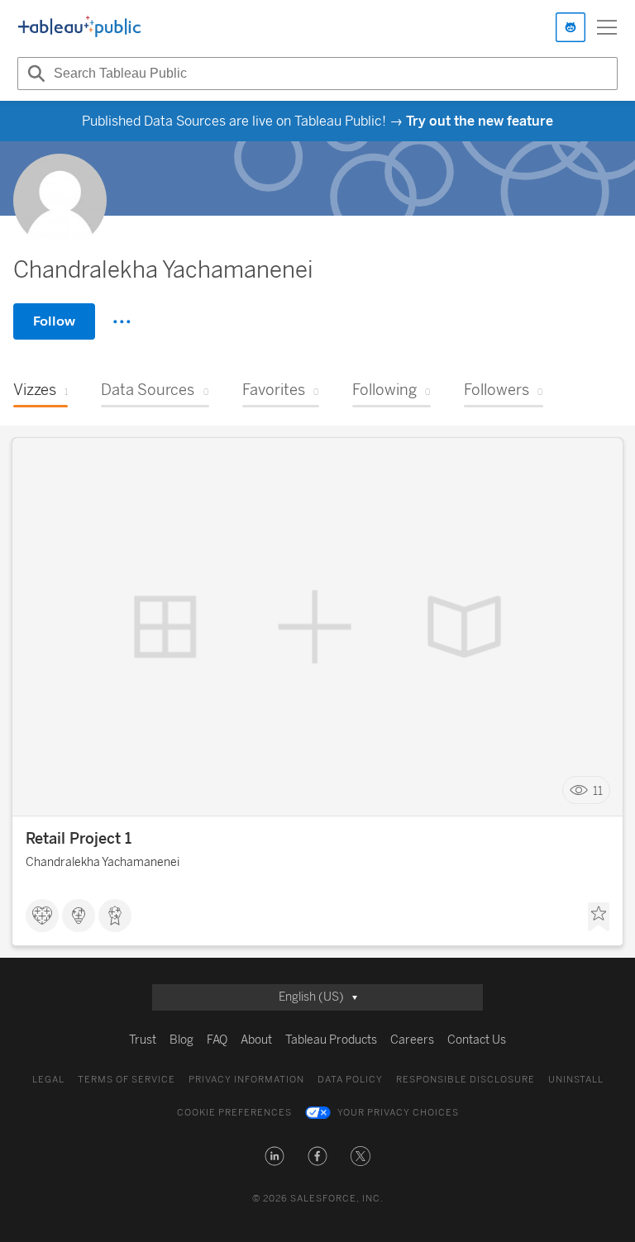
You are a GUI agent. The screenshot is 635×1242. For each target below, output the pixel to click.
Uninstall (576, 1079)
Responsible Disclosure (465, 1079)
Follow (54, 321)
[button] (274, 1156)
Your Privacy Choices (398, 1112)
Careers (412, 1040)
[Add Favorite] (598, 917)
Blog (181, 1040)
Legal (48, 1079)
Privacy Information (246, 1079)
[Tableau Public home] (79, 27)
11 (598, 790)
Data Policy (350, 1079)
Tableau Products (331, 1040)
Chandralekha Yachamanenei (102, 862)
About (256, 1040)
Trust (142, 1040)
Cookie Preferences (234, 1112)
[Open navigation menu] (607, 27)
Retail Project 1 (78, 839)
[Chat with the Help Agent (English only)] (570, 27)
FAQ (217, 1040)
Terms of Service (126, 1079)
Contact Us (476, 1040)
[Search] (34, 73)
